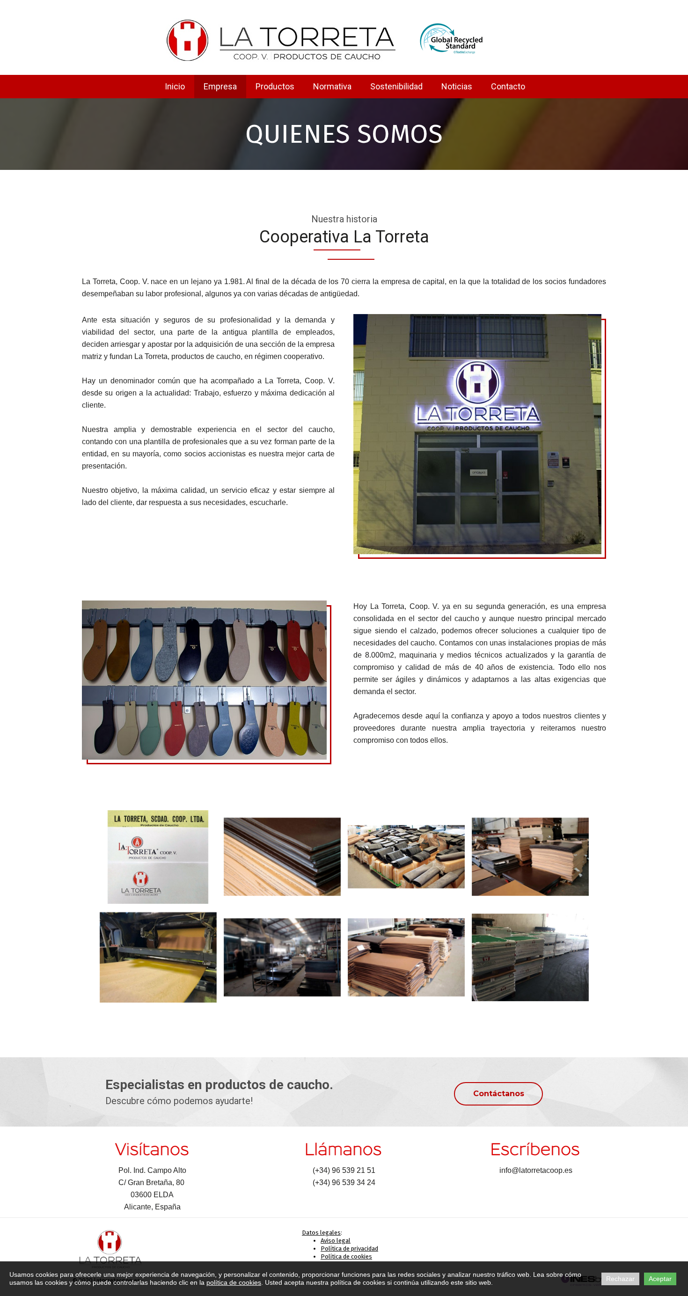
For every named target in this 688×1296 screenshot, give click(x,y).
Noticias (456, 86)
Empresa (220, 86)
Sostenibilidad (396, 86)
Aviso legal (336, 1240)
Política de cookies (346, 1256)
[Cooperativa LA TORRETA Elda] (282, 40)
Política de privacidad (349, 1248)
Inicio (175, 86)
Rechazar (620, 1278)
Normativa (332, 86)
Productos (275, 86)
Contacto (508, 86)
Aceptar (660, 1278)
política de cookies (233, 1282)
